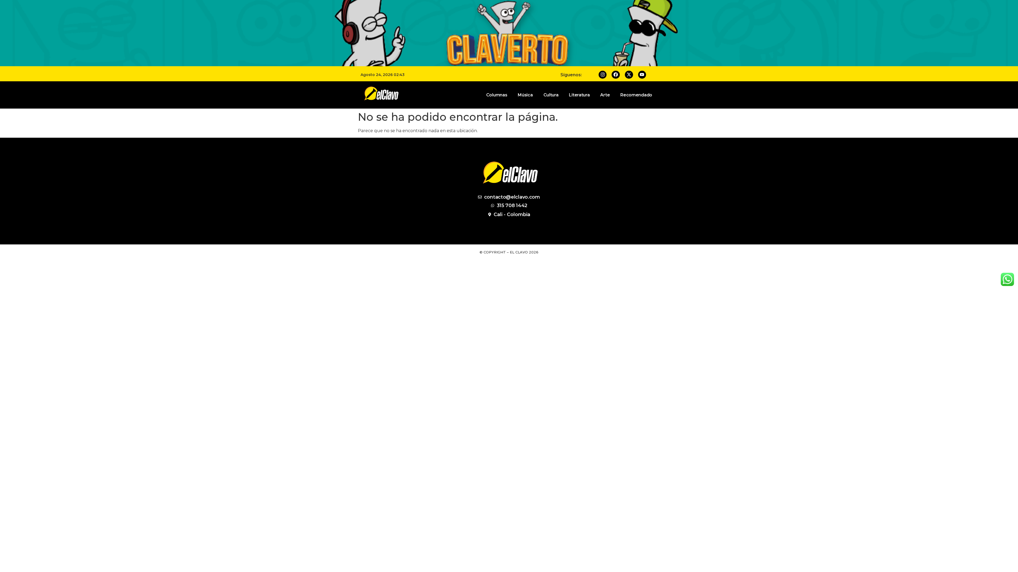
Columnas (496, 94)
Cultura (551, 94)
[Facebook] (616, 75)
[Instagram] (603, 75)
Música (525, 94)
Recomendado (636, 94)
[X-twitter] (629, 75)
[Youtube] (642, 75)
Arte (605, 94)
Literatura (579, 94)
